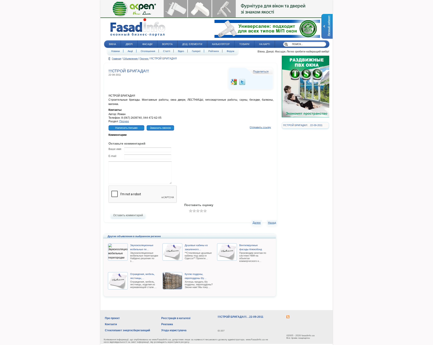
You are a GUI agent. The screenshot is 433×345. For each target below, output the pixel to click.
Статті (166, 51)
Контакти (111, 324)
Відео (181, 51)
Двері (129, 44)
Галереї (196, 51)
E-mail (112, 156)
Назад (272, 222)
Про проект (112, 318)
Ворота (167, 44)
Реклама (167, 324)
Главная (116, 58)
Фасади (147, 44)
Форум (230, 51)
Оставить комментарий (128, 215)
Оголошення (148, 51)
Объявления (130, 58)
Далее (257, 222)
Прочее (144, 58)
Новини (115, 51)
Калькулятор (221, 44)
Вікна (112, 44)
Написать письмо (126, 127)
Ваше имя (114, 149)
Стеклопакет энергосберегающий (127, 330)
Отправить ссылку (260, 127)
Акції (130, 51)
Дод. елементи (192, 44)
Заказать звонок (160, 127)
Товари (244, 44)
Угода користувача (174, 330)
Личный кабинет (328, 26)
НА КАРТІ (264, 44)
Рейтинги (213, 51)
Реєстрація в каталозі (175, 318)
